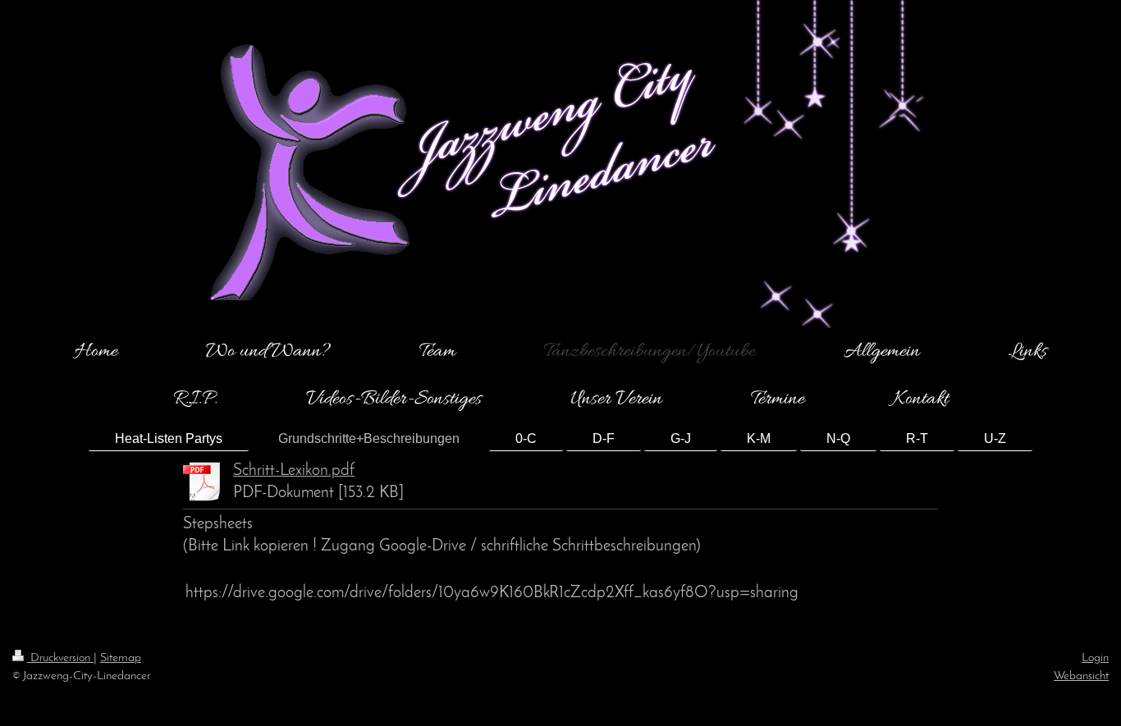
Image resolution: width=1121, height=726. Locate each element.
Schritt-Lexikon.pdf (294, 471)
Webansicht (1081, 676)
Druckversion (60, 657)
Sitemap (120, 657)
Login (1095, 657)
